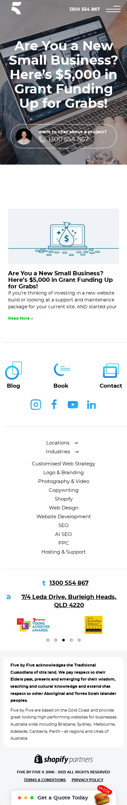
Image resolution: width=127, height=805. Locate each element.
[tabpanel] (33, 625)
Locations (57, 443)
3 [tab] (63, 640)
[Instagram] (36, 404)
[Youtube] (73, 404)
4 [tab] (71, 640)
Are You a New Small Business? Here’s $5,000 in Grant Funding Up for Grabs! (60, 280)
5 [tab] (79, 640)
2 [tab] (55, 640)
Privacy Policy (87, 780)
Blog (13, 386)
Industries (58, 451)
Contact (111, 386)
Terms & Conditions (45, 780)
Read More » (20, 318)
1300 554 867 (84, 9)
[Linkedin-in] (91, 404)
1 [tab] (48, 640)
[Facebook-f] (54, 404)
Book (60, 386)
